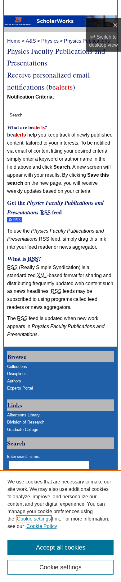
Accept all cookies (60, 547)
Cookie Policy (41, 526)
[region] (60, 526)
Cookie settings (34, 518)
